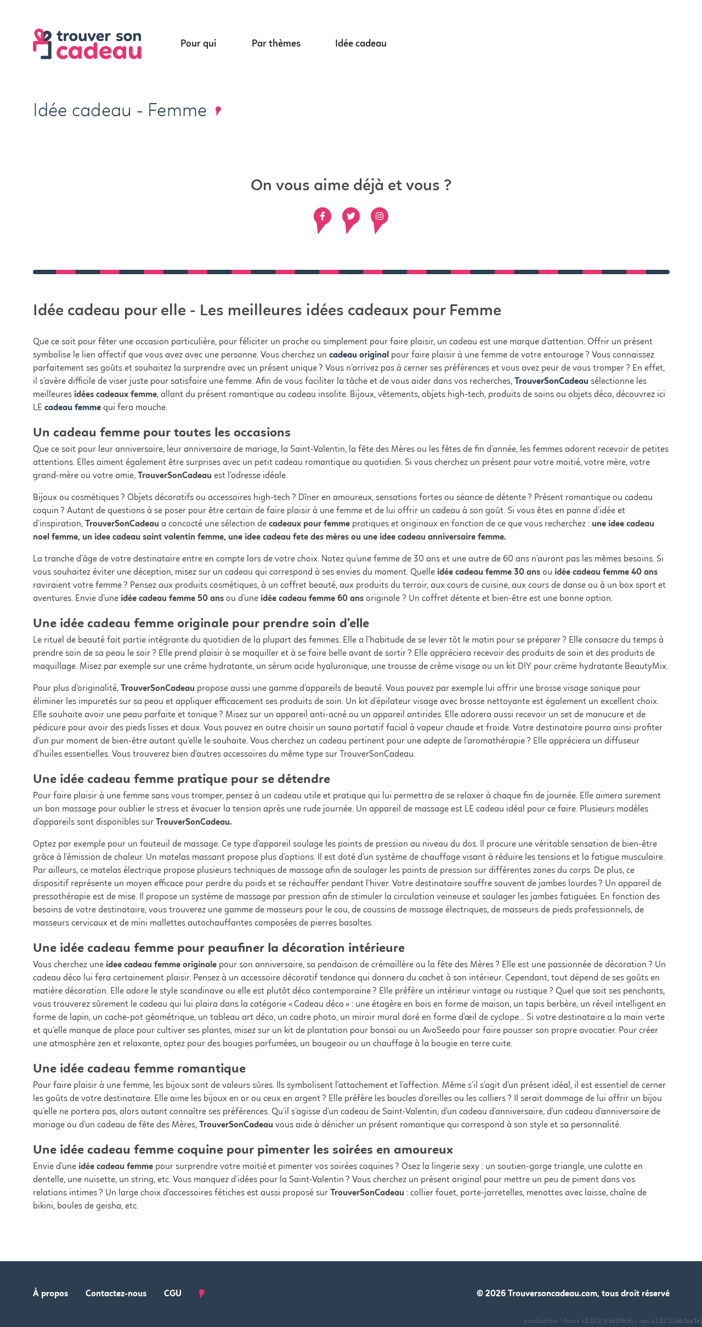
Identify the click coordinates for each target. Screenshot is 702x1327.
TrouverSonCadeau (551, 381)
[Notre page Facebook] (322, 216)
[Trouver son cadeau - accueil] (100, 44)
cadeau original (359, 355)
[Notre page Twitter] (351, 216)
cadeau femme (72, 408)
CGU (173, 1294)
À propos (50, 1294)
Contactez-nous (116, 1294)
